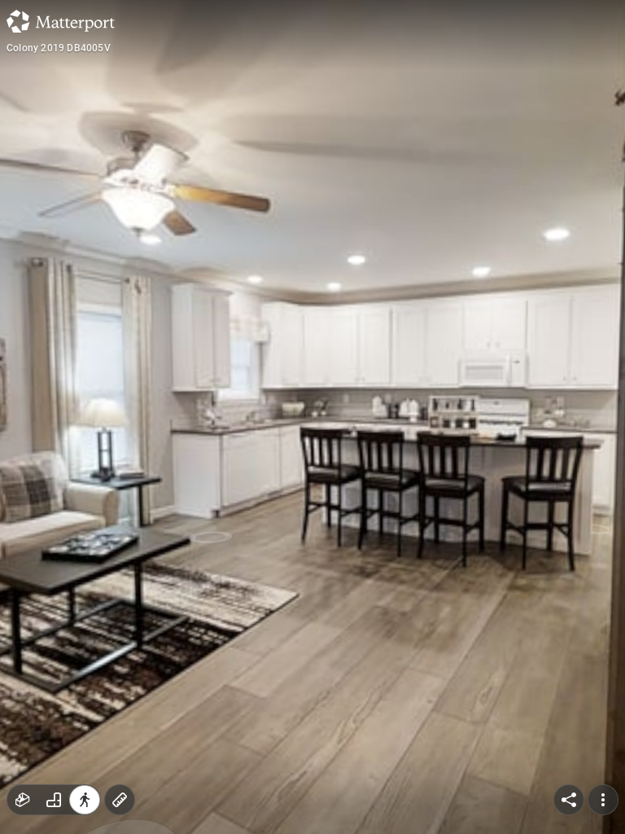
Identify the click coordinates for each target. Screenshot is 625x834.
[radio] (22, 799)
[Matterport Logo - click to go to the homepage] (60, 21)
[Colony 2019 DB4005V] (312, 417)
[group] (54, 799)
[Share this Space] (568, 799)
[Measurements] (119, 799)
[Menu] (603, 799)
